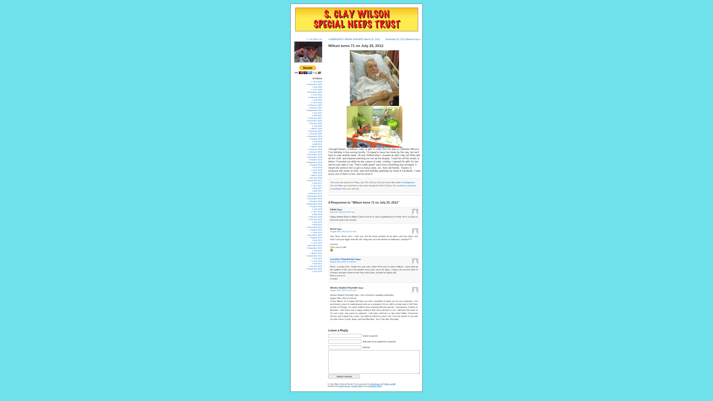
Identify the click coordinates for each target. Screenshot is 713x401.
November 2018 (315, 157)
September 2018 (315, 162)
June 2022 (317, 103)
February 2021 (316, 118)
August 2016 (316, 206)
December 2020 (315, 121)
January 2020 (316, 134)
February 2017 (316, 193)
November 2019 (315, 136)
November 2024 (315, 84)
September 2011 (315, 256)
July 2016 (318, 209)
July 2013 (318, 240)
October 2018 (316, 160)
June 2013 (317, 243)
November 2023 (315, 92)
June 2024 (317, 90)
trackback (337, 189)
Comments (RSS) (374, 386)
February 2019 (316, 149)
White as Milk (389, 384)
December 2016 (315, 196)
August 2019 (316, 139)
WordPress (375, 384)
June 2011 (317, 261)
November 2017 (315, 180)
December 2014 (315, 227)
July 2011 (318, 258)
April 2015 (317, 225)
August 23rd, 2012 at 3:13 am (343, 231)
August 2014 (316, 230)
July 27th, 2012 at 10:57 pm (342, 212)
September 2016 (315, 204)
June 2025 (317, 82)
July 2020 (318, 126)
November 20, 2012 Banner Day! (402, 39)
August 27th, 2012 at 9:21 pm (343, 290)
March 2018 (317, 175)
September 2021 (315, 110)
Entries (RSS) (357, 386)
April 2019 (317, 144)
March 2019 (317, 147)
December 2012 (315, 245)
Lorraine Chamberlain (342, 259)
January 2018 (316, 178)
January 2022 (316, 108)
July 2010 (318, 271)
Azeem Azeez (344, 386)
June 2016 (317, 212)
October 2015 (316, 219)
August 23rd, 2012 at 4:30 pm (343, 262)
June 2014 (317, 232)
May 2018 (318, 173)
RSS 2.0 (383, 185)
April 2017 (317, 191)
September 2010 (315, 269)
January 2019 (316, 152)
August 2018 (316, 165)
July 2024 (318, 87)
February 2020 (316, 131)
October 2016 (316, 201)
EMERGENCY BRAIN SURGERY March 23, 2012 (355, 39)
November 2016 (315, 199)
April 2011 (318, 264)
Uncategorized (408, 182)
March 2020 (317, 128)
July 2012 (318, 251)
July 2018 (318, 167)
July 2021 (318, 113)
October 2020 (316, 123)
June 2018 (317, 170)
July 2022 (318, 100)
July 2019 (318, 141)
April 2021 (317, 115)
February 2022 (316, 105)
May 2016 (318, 214)
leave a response (408, 185)
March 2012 (317, 253)
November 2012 (315, 248)
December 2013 (315, 235)
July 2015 (318, 222)
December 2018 (315, 154)
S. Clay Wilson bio (314, 39)
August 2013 (316, 238)
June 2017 (317, 186)
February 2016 (316, 217)
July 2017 (318, 183)
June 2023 (317, 95)
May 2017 (318, 188)
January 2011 (316, 266)
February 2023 (316, 97)
